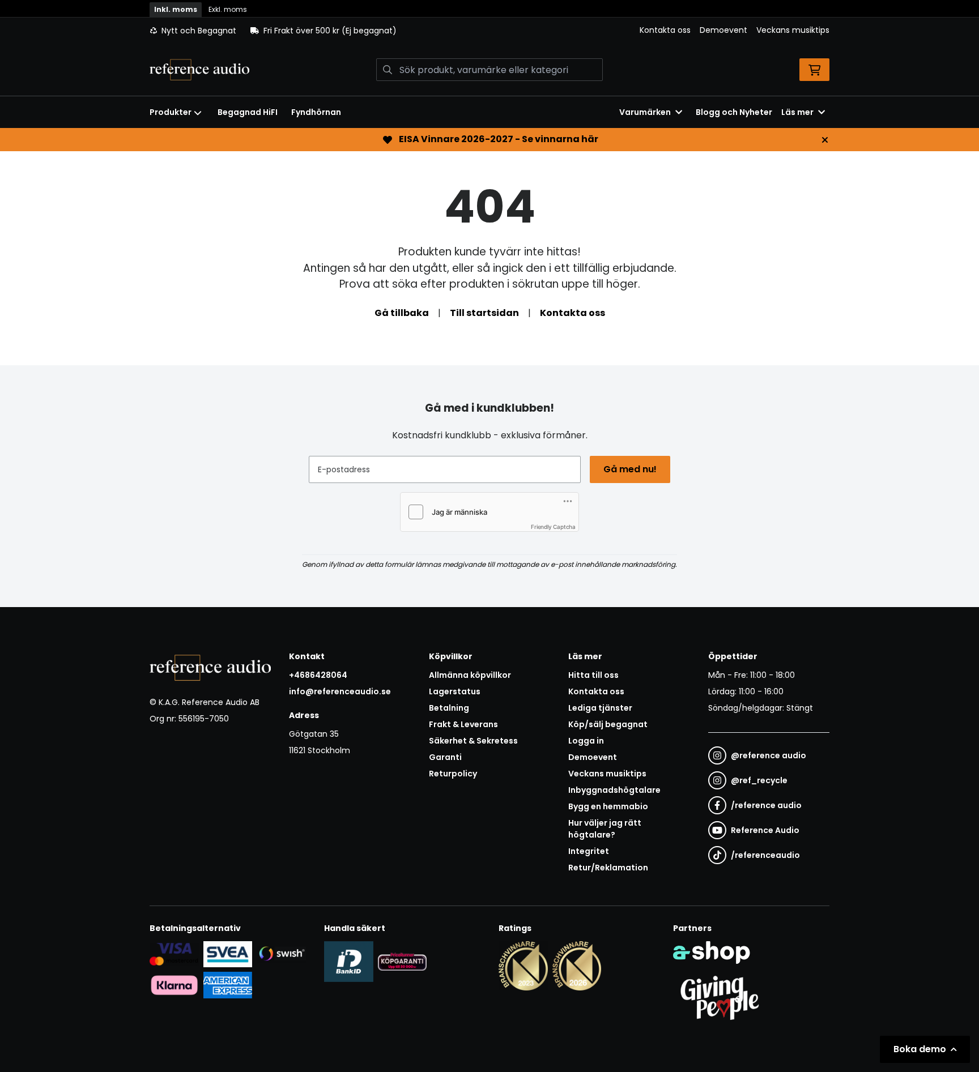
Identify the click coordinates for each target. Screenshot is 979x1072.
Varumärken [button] (645, 112)
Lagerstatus (454, 691)
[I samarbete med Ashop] (711, 952)
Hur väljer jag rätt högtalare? (604, 828)
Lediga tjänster (600, 708)
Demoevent (723, 30)
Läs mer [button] (797, 112)
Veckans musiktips (792, 30)
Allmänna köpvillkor (470, 675)
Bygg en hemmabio (608, 806)
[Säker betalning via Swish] (281, 954)
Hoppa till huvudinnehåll (485, 14)
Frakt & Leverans (463, 724)
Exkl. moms (227, 9)
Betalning (449, 708)
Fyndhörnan (316, 112)
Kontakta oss (665, 30)
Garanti (445, 757)
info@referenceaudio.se (340, 691)
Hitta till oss (593, 675)
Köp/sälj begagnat (608, 724)
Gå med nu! (630, 469)
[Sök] (387, 69)
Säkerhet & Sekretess (473, 740)
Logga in (586, 740)
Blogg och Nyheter (734, 112)
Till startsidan (484, 312)
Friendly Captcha (553, 526)
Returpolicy (453, 773)
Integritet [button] (588, 851)
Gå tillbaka (401, 312)
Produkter (170, 112)
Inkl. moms (175, 9)
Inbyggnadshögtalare (614, 790)
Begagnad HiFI (248, 112)
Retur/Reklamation (608, 867)
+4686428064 (318, 675)
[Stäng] (825, 140)
